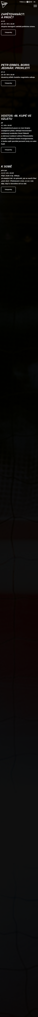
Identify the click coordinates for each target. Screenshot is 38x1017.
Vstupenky (8, 32)
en (34, 2)
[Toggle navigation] (35, 6)
